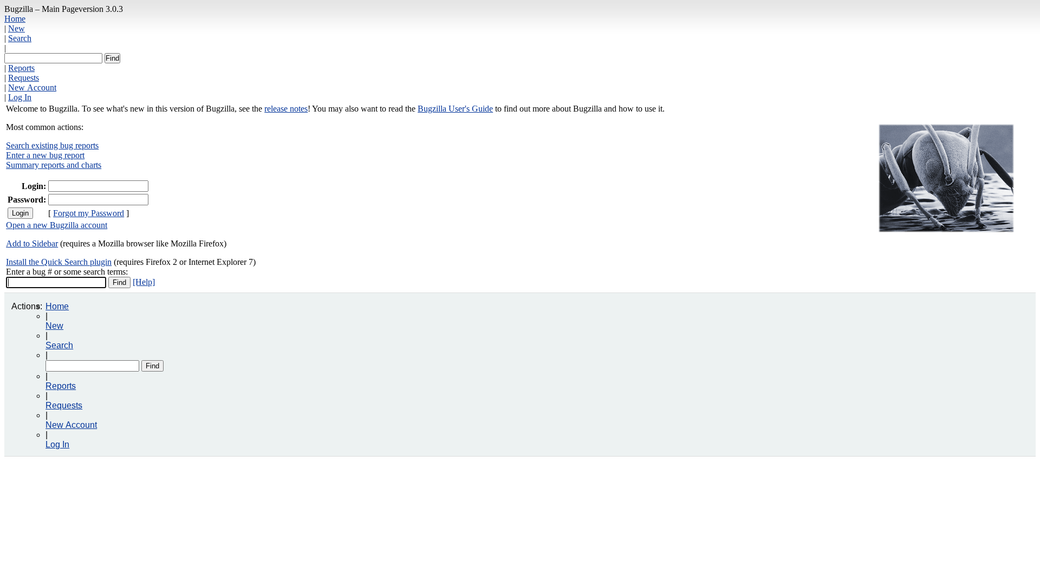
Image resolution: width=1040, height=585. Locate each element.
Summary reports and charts (53, 165)
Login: (34, 186)
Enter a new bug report (45, 155)
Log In (19, 97)
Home (14, 18)
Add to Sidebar (32, 243)
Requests (23, 77)
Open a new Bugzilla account (56, 225)
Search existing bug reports (52, 145)
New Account (32, 87)
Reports (21, 68)
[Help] (144, 282)
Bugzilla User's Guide (455, 108)
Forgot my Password (88, 213)
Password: (27, 199)
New (16, 28)
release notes (286, 108)
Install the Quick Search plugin (59, 261)
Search (19, 38)
